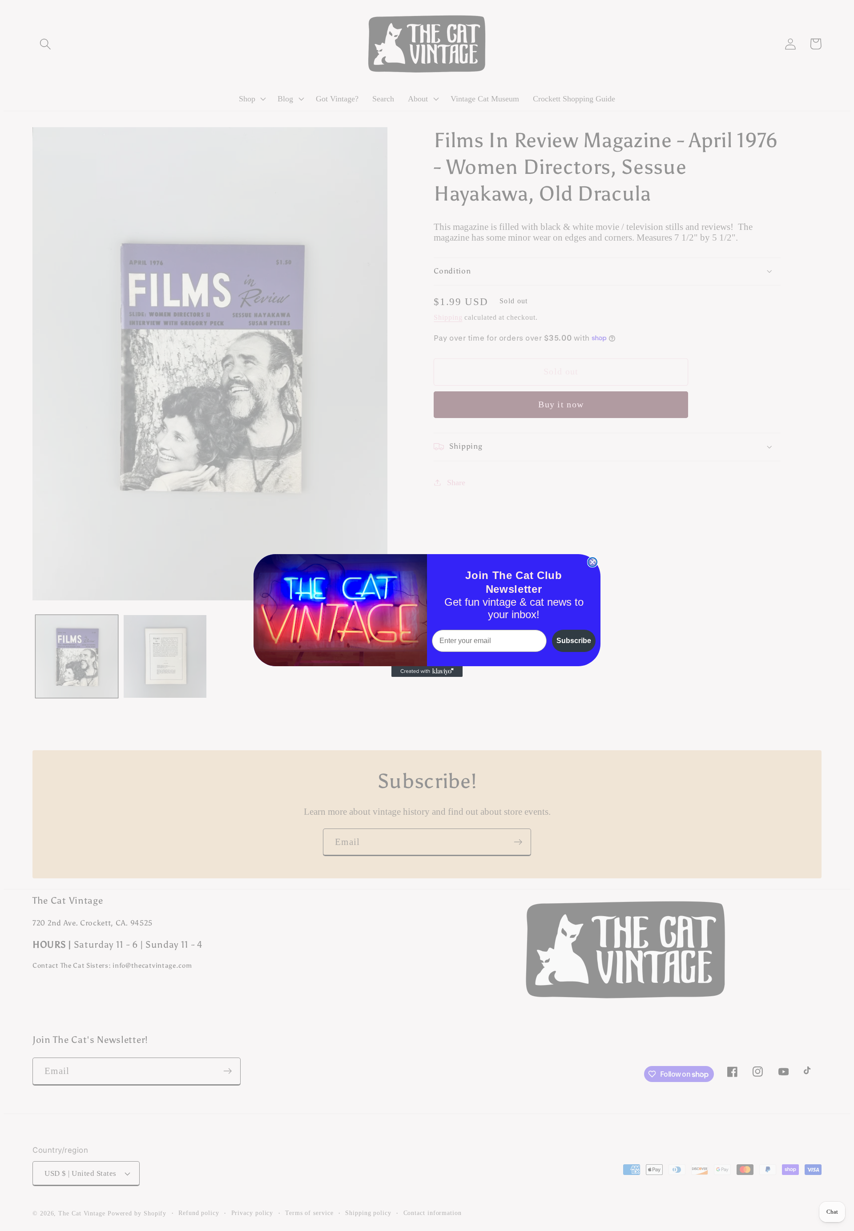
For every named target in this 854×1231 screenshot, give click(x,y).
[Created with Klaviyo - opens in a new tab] (427, 671)
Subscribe (573, 640)
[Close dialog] (592, 562)
